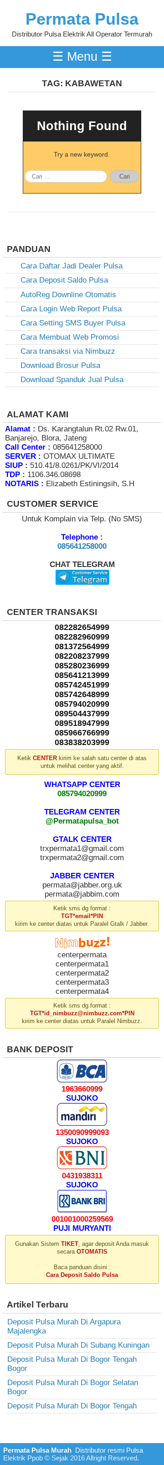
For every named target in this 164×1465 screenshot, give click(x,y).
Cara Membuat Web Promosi (69, 337)
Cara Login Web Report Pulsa (71, 309)
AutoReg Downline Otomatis (68, 294)
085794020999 (82, 793)
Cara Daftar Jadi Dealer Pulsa (71, 266)
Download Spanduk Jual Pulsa (71, 379)
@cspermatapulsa (82, 592)
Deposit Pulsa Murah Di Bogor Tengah (72, 1406)
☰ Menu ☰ (82, 56)
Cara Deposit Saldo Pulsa (64, 280)
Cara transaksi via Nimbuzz (67, 351)
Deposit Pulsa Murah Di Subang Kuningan (78, 1345)
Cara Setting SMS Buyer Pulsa (72, 323)
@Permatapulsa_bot (82, 821)
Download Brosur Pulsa (60, 365)
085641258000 (82, 546)
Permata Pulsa (82, 19)
